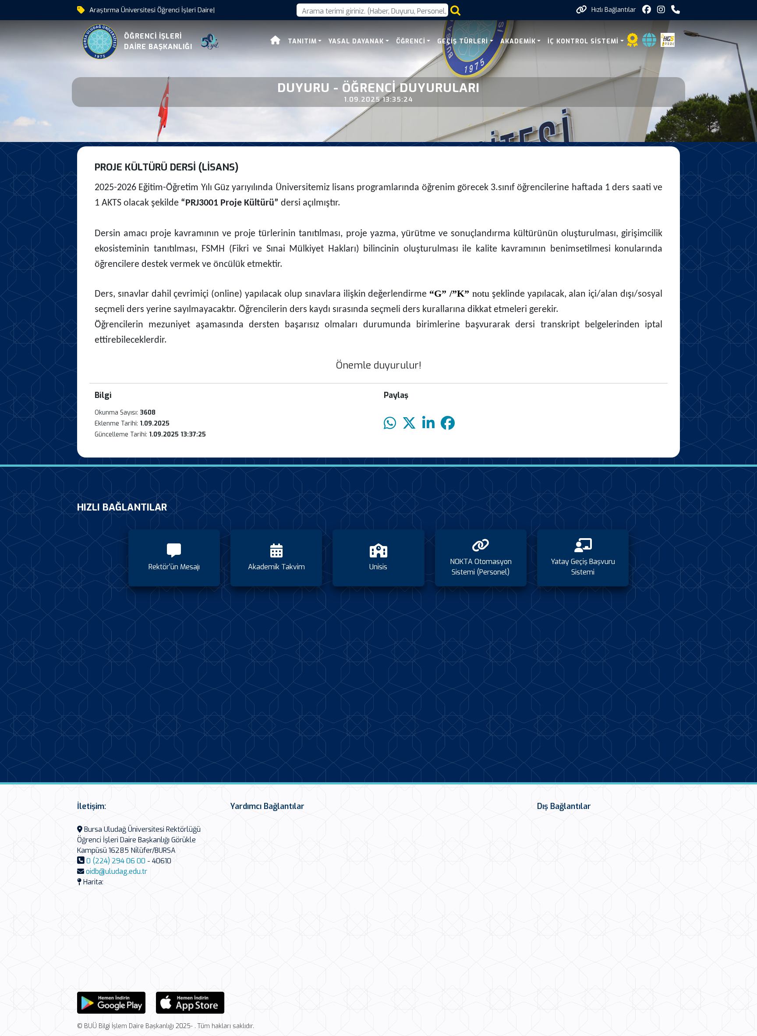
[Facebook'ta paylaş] (448, 423)
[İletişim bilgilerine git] (675, 10)
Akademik (518, 41)
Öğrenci (410, 41)
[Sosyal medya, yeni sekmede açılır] (646, 10)
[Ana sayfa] (275, 41)
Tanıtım (302, 41)
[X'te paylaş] (409, 423)
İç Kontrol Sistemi (583, 41)
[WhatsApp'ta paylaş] (390, 423)
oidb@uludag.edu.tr (116, 871)
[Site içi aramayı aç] (455, 10)
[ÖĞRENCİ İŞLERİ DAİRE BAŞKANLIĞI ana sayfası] (99, 41)
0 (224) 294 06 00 (115, 861)
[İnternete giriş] (649, 42)
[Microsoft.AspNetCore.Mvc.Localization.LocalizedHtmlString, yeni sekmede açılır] (111, 1002)
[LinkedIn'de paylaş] (428, 423)
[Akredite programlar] (632, 42)
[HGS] (668, 39)
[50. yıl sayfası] (210, 42)
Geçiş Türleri (462, 41)
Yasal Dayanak (356, 41)
